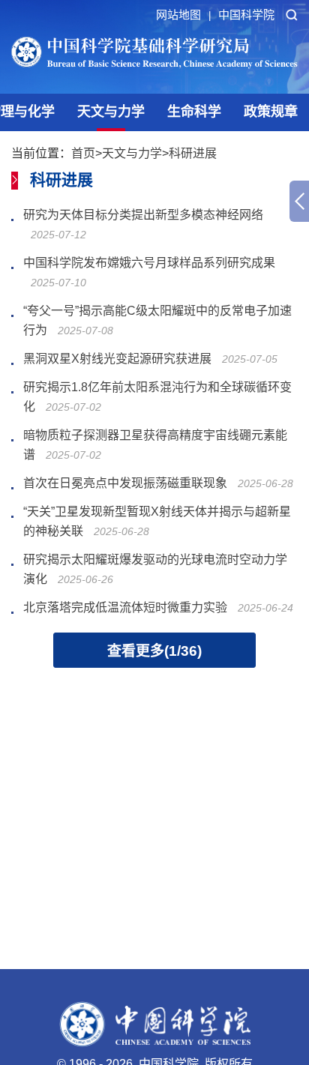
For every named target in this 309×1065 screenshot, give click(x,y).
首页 (83, 153)
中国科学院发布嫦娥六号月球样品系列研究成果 (149, 262)
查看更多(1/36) (154, 651)
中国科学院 (246, 14)
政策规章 (271, 111)
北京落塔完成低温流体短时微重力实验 (125, 607)
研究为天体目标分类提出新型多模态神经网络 (143, 214)
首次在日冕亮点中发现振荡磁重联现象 (125, 483)
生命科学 (194, 111)
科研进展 (193, 153)
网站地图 (183, 14)
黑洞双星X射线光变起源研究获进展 (117, 358)
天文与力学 (111, 111)
